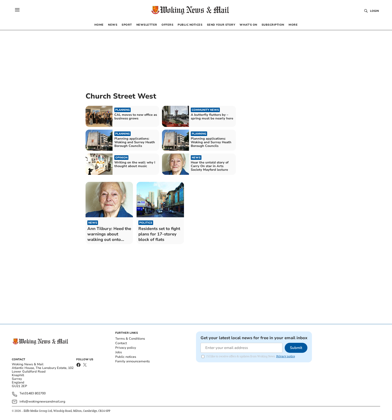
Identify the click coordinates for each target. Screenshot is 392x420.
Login (374, 10)
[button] (17, 9)
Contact (121, 343)
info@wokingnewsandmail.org (42, 401)
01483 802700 (35, 393)
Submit (296, 347)
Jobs (118, 352)
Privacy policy (125, 348)
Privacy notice (285, 356)
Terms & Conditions (130, 338)
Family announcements (132, 361)
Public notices (125, 357)
